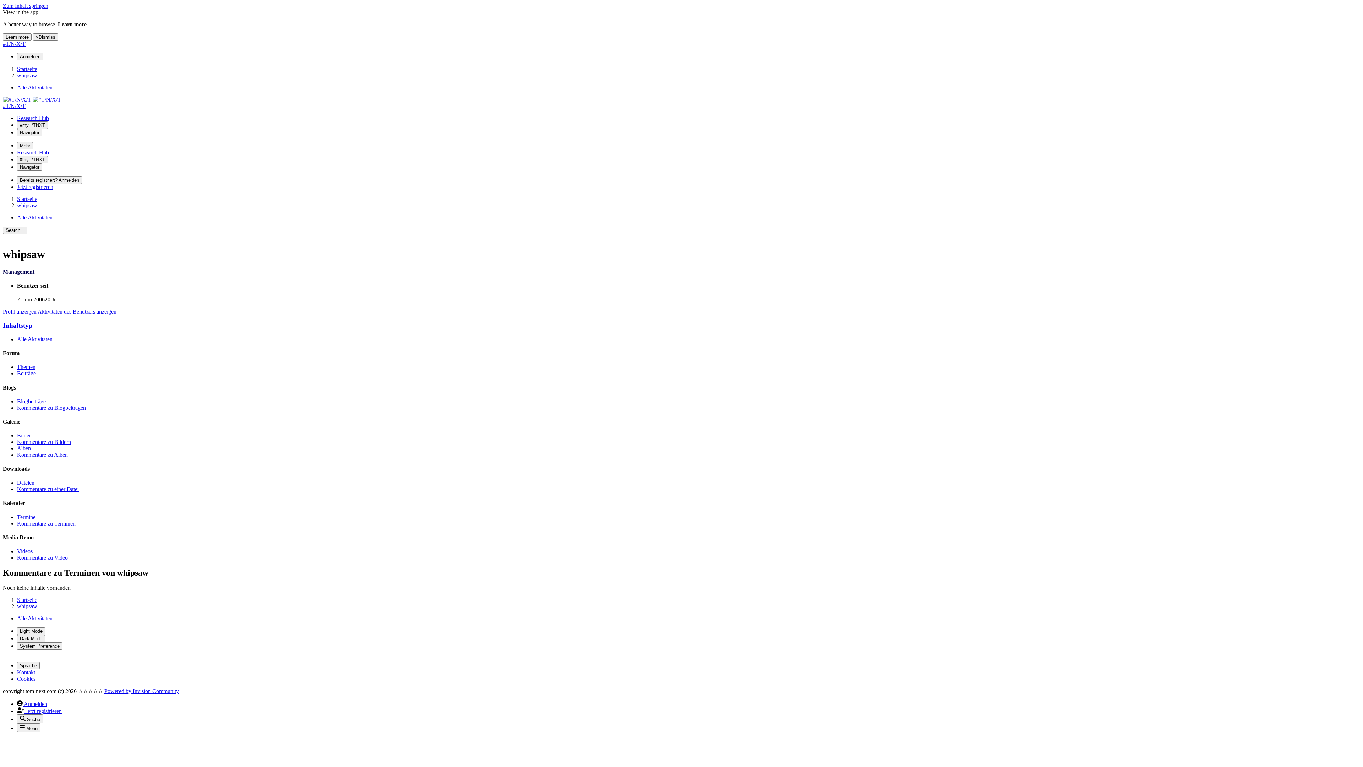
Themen (26, 367)
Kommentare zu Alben (42, 455)
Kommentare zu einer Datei (48, 489)
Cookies (26, 679)
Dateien (25, 483)
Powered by (141, 691)
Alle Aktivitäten (35, 339)
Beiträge (26, 373)
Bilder (24, 436)
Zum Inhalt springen (25, 6)
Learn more (17, 37)
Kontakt (26, 672)
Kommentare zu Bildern (44, 442)
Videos (25, 551)
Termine (26, 517)
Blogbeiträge (31, 401)
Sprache (28, 665)
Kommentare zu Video (42, 558)
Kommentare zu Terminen (46, 524)
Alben (24, 448)
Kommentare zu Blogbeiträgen (51, 408)
